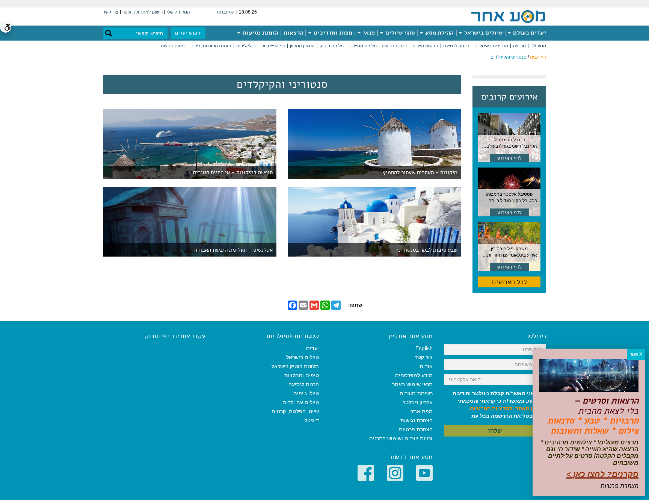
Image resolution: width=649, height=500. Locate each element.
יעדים (312, 348)
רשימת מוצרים (416, 393)
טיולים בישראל (483, 33)
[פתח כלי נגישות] (5, 27)
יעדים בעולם (529, 33)
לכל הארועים (509, 281)
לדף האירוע (509, 158)
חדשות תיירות (425, 46)
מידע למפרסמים (414, 375)
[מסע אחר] (508, 16)
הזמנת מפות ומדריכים (210, 46)
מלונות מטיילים (363, 46)
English (424, 348)
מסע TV (538, 46)
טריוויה (519, 46)
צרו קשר (110, 12)
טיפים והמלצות (301, 375)
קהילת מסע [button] (439, 33)
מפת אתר (422, 411)
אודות (426, 366)
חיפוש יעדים (188, 32)
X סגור (636, 354)
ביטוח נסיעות (173, 46)
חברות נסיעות (395, 46)
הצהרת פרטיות (416, 429)
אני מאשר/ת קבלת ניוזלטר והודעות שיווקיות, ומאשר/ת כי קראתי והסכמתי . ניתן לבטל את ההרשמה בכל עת (499, 404)
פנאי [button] (368, 33)
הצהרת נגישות (416, 420)
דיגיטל (312, 420)
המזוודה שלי (178, 12)
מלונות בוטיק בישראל (295, 366)
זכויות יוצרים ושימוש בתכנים (401, 438)
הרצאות (293, 33)
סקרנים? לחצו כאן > (602, 474)
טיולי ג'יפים (246, 46)
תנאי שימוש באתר (412, 384)
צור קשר (424, 357)
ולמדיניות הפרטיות (492, 408)
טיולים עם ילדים (300, 402)
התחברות (226, 12)
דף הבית (538, 57)
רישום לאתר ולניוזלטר (142, 12)
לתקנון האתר (530, 408)
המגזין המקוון (302, 46)
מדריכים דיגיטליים (491, 46)
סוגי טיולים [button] (399, 33)
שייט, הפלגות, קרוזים (295, 411)
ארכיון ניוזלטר (418, 402)
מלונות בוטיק (332, 46)
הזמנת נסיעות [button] (259, 33)
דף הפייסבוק (273, 46)
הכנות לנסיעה (456, 46)
